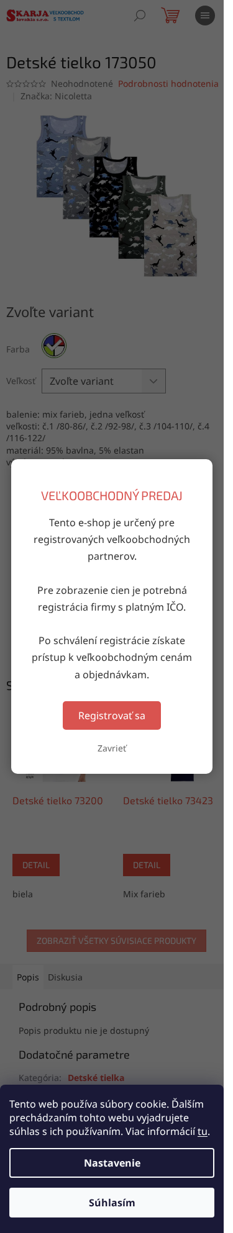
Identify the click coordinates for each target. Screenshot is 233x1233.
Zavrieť (112, 748)
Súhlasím (112, 1202)
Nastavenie (112, 1163)
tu (203, 1131)
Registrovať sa (111, 715)
